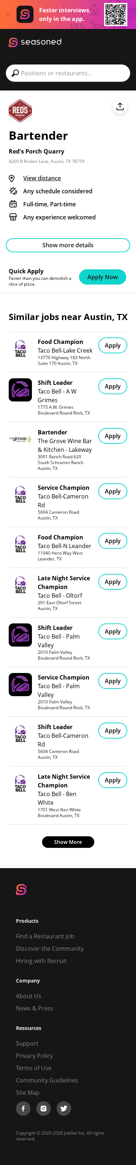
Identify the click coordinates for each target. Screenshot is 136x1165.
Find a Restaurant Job (45, 936)
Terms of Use (33, 1068)
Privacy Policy (34, 1056)
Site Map (28, 1093)
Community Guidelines (47, 1080)
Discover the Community (50, 948)
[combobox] (68, 73)
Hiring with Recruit (41, 961)
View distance (42, 178)
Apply (113, 345)
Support (27, 1043)
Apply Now (102, 277)
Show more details (68, 245)
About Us (28, 996)
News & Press (34, 1008)
